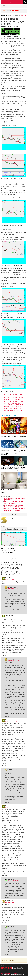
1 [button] (4, 559)
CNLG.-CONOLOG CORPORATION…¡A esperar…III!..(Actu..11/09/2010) (14, 406)
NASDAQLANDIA (10, 2)
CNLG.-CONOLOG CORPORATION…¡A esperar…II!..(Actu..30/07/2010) (14, 402)
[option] (14, 544)
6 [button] (23, 559)
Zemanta (3, 413)
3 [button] (12, 559)
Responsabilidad (14, 973)
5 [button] (19, 559)
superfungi (23, 15)
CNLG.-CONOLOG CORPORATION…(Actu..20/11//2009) (14, 502)
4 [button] (16, 559)
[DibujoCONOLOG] (10, 32)
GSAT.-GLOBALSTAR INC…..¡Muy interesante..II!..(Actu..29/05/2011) (14, 409)
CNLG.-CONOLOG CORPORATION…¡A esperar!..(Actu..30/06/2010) (14, 398)
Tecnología (4, 15)
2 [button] (8, 559)
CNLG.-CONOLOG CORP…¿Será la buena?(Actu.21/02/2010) (13, 506)
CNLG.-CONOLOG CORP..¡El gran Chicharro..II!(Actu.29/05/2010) (13, 395)
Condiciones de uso (5, 973)
